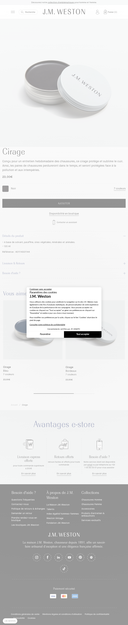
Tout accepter (82, 334)
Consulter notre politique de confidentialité (47, 325)
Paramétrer (45, 334)
